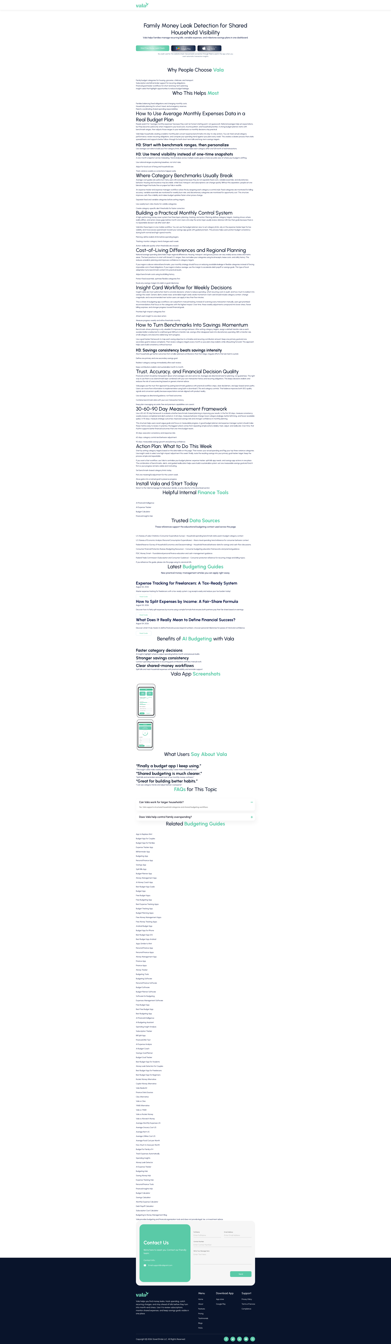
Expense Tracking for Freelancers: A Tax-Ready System (186, 583)
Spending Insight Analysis (146, 1027)
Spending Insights (143, 1158)
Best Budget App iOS (144, 935)
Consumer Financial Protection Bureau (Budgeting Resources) (160, 549)
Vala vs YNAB (141, 1110)
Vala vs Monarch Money (145, 1119)
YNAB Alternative (142, 1105)
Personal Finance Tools (145, 1184)
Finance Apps (141, 965)
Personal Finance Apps (145, 952)
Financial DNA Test (143, 1040)
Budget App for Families (145, 843)
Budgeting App (142, 856)
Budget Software (143, 987)
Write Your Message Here (201, 1251)
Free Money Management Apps (148, 917)
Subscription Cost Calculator (147, 1210)
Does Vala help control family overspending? (165, 817)
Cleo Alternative (142, 1097)
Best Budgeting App (144, 1014)
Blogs (200, 1323)
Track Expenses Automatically (148, 1154)
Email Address (228, 1232)
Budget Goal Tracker (144, 1057)
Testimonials (203, 1318)
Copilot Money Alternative (146, 1084)
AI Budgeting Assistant (145, 1022)
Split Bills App (141, 869)
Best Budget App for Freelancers (149, 1070)
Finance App (141, 961)
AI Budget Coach (142, 1049)
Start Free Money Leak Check (153, 48)
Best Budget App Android (146, 939)
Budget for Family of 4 (144, 1149)
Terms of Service (248, 1304)
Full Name (197, 1232)
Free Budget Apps (143, 895)
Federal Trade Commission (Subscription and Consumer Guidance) (162, 558)
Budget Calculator (143, 512)
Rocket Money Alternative (146, 1079)
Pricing (200, 1313)
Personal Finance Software (146, 983)
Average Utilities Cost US (145, 1136)
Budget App (141, 891)
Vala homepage (153, 488)
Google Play (221, 1304)
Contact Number (199, 1241)
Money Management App (146, 878)
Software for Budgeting (145, 996)
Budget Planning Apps (145, 913)
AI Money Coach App (144, 882)
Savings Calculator (143, 1197)
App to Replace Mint (144, 834)
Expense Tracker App (144, 847)
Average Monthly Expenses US (148, 1123)
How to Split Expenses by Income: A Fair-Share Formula (187, 601)
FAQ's (200, 1328)
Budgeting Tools (142, 974)
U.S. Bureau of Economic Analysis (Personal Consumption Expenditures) (164, 540)
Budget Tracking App (144, 908)
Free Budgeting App (144, 900)
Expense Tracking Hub (145, 1180)
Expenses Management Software (149, 1000)
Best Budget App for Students (148, 1062)
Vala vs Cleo (141, 1101)
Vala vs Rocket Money (144, 1114)
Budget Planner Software (146, 992)
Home (200, 1299)
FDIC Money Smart (143, 553)
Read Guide (144, 597)
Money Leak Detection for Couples (149, 1066)
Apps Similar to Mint (144, 943)
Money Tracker (142, 970)
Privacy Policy (247, 1299)
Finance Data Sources (144, 1092)
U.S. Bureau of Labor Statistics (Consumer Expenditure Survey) (160, 536)
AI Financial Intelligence (145, 503)
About (200, 1304)
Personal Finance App (144, 860)
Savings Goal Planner (144, 1053)
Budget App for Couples (145, 838)
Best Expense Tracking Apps (147, 904)
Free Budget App (142, 1005)
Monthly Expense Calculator (147, 1202)
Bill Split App (141, 1035)
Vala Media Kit (141, 1088)
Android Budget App (144, 926)
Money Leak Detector (144, 1162)
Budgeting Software (144, 978)
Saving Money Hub (143, 1175)
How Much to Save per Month (148, 1145)
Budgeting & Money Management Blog (151, 1215)
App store (220, 1299)
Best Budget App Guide (145, 887)
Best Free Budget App (144, 1009)
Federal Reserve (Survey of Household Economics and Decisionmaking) (164, 545)
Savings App (141, 865)
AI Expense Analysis (144, 1044)
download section (202, 488)
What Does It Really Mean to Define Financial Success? (185, 619)
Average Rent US (142, 1132)
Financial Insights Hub (144, 516)
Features (201, 1309)
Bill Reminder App (143, 852)
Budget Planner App (144, 873)
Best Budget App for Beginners (148, 1075)
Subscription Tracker (144, 1031)
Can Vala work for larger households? (161, 802)
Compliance (246, 1309)
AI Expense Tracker (143, 507)
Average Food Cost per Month (148, 1140)
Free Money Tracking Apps (146, 922)
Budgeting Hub (142, 1171)
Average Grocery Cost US (146, 1127)
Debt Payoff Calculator (145, 1206)
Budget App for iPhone (145, 930)
